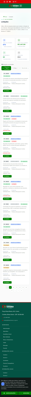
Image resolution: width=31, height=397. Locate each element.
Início (6, 16)
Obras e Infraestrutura (8, 339)
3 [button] (16, 287)
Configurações (10, 393)
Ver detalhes (6, 90)
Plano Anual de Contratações (7, 68)
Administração (6, 328)
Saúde (4, 342)
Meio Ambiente (6, 336)
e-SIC (15, 1)
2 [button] (13, 287)
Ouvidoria (5, 366)
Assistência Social (7, 334)
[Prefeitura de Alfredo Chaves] (8, 306)
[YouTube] (10, 2)
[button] (20, 6)
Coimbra (5, 354)
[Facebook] (4, 2)
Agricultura (5, 331)
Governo (5, 357)
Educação (5, 345)
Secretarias (5, 360)
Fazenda (5, 348)
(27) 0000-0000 (7, 317)
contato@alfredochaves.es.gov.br (11, 320)
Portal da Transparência (8, 363)
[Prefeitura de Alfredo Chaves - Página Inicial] (14, 5)
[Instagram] (7, 2)
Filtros (15, 68)
